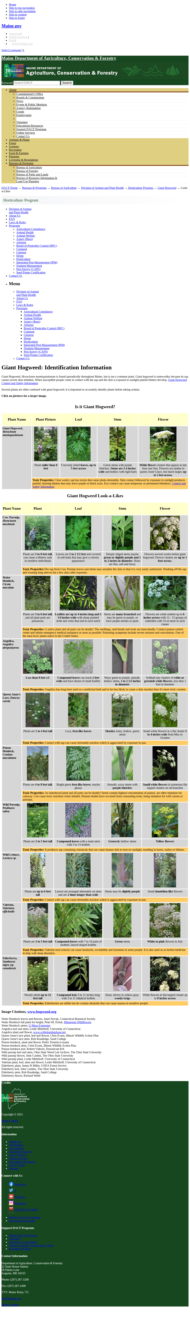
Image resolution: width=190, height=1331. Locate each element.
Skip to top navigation (22, 7)
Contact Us (17, 72)
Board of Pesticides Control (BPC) (36, 245)
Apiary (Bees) (24, 239)
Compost (21, 249)
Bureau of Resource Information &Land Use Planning (36, 179)
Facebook (20, 1184)
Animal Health (25, 232)
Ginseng (21, 252)
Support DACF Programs (31, 129)
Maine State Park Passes (23, 1235)
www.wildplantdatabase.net (49, 1032)
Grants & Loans (18, 1158)
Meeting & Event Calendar (24, 1217)
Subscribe (16, 69)
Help (12, 40)
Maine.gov (11, 25)
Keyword (7, 82)
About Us (14, 215)
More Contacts (10, 1304)
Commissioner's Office (29, 94)
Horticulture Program (140, 187)
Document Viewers (20, 1151)
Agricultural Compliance (30, 229)
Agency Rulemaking (28, 108)
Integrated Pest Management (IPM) (36, 262)
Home (12, 4)
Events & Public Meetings (31, 104)
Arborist (21, 242)
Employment (23, 115)
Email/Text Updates (26, 1209)
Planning (14, 156)
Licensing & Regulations (23, 159)
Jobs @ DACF (18, 1155)
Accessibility (16, 1148)
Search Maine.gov (22, 43)
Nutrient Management (29, 265)
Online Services (18, 37)
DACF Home (9, 187)
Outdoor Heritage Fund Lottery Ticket (31, 1245)
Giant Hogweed (167, 187)
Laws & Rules (17, 222)
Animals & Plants (19, 139)
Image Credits (9, 1120)
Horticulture (23, 259)
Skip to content (18, 14)
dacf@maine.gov (11, 1298)
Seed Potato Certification (30, 272)
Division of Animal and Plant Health (102, 187)
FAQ (12, 219)
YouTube (19, 1197)
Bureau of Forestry (27, 171)
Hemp (20, 255)
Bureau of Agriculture (29, 167)
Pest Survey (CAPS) (28, 269)
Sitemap (13, 1168)
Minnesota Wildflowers (77, 1022)
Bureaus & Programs (21, 163)
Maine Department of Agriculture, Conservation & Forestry (58, 58)
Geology (14, 146)
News (14, 76)
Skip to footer (17, 17)
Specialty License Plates (23, 1242)
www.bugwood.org (41, 1012)
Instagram (20, 1203)
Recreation (15, 149)
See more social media (22, 1220)
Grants (20, 111)
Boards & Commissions (30, 97)
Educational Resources (29, 125)
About (12, 89)
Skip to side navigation (22, 11)
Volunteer (22, 122)
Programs (14, 225)
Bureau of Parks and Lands (32, 174)
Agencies (14, 33)
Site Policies (16, 1145)
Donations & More (20, 1248)
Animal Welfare (25, 235)
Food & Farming (19, 153)
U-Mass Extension (39, 1025)
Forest (12, 143)
